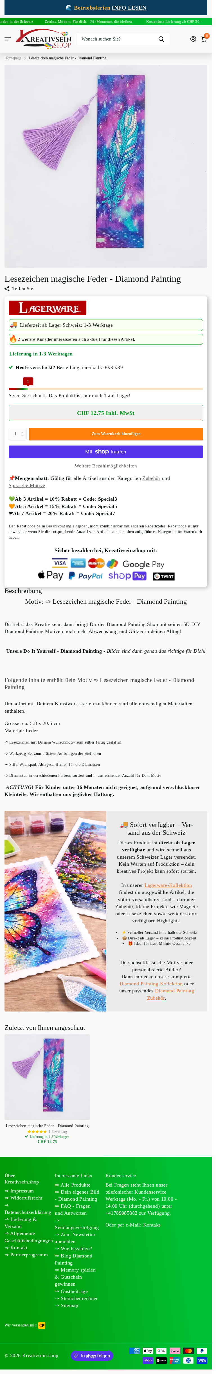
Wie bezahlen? (75, 1248)
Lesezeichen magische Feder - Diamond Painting (47, 1126)
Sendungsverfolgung (77, 1227)
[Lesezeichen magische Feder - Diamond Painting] (47, 1077)
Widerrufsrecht (25, 1198)
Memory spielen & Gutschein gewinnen (75, 1277)
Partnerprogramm (28, 1254)
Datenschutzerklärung (27, 1212)
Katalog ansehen (7, 39)
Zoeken (161, 39)
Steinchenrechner (78, 1298)
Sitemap (68, 1305)
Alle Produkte (75, 1185)
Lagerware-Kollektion (168, 885)
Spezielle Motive (27, 485)
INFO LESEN (129, 8)
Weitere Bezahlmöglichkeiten (106, 466)
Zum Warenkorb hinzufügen (116, 434)
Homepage (12, 58)
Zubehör (151, 478)
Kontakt (18, 1247)
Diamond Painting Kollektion (151, 983)
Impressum (21, 1191)
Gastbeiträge (73, 1291)
